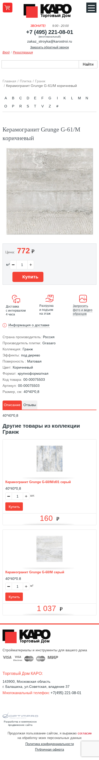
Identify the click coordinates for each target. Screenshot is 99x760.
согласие (85, 733)
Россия (49, 337)
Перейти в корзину (7, 7)
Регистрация (23, 52)
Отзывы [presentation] (29, 405)
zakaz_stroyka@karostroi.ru (49, 41)
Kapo (49, 12)
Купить (29, 276)
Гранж (28, 349)
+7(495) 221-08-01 (66, 693)
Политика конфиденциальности (49, 744)
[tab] (12, 405)
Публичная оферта (49, 749)
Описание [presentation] (12, 405)
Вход (6, 52)
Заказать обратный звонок (49, 47)
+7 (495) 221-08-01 (49, 32)
